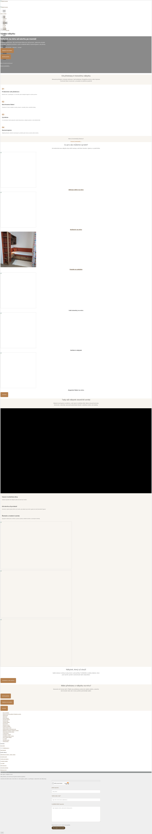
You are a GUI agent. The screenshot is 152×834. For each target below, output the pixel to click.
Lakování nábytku (6, 722)
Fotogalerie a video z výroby (8, 736)
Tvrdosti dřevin (6, 733)
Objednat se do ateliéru (7, 50)
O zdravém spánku (4, 761)
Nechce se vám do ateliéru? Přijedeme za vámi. (12, 714)
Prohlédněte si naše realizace (8, 680)
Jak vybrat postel (6, 740)
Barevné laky (5, 723)
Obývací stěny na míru (76, 190)
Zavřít (2, 832)
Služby (4, 35)
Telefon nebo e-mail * (56, 795)
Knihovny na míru (76, 229)
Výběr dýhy (5, 716)
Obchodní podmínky (4, 767)
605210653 (2, 745)
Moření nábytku (6, 718)
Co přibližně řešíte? (58, 804)
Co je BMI (5, 738)
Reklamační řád (3, 770)
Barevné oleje (5, 721)
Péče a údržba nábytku (7, 737)
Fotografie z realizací (7, 734)
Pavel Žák (7, 30)
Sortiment (4, 394)
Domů (4, 11)
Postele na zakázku (76, 269)
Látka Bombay (5, 741)
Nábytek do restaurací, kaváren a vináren (11, 730)
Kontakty (4, 708)
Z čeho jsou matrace (4, 759)
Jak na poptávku (6, 712)
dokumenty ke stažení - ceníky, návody (7, 754)
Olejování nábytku (6, 719)
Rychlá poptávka (5, 56)
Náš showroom (3, 765)
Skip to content (3, 13)
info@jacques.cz (6, 748)
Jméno (55, 787)
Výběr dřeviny (5, 715)
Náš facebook (3, 750)
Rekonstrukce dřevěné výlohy (8, 731)
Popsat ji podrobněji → (5, 66)
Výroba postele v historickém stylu (9, 729)
